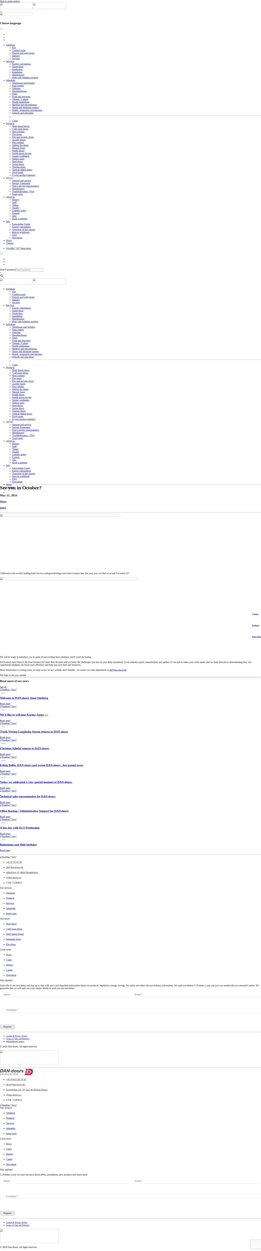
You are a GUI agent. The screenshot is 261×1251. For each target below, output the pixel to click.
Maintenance (18, 75)
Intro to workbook (20, 232)
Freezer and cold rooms (23, 53)
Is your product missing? (23, 175)
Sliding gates (18, 159)
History (15, 199)
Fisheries (16, 88)
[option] (133, 34)
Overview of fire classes (23, 229)
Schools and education (23, 113)
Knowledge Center (21, 224)
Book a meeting (19, 218)
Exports (15, 213)
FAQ (14, 235)
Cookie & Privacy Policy (16, 1036)
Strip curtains (18, 131)
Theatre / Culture (20, 99)
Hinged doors (18, 148)
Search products (7, 269)
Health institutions (20, 102)
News (9, 240)
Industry (16, 56)
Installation (17, 72)
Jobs (14, 216)
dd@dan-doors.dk (118, 670)
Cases (15, 121)
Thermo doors (19, 167)
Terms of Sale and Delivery (18, 1039)
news (3, 507)
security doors (18, 140)
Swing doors (18, 164)
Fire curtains (18, 142)
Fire (14, 47)
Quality (15, 208)
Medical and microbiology (24, 104)
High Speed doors (21, 126)
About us (10, 197)
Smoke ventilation (20, 156)
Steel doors (17, 161)
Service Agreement (21, 183)
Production (17, 69)
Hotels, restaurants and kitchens (27, 110)
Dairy (15, 94)
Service (9, 178)
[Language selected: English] (130, 34)
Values (15, 205)
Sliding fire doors (20, 145)
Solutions (10, 45)
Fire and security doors (23, 137)
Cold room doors (20, 129)
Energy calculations (21, 64)
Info (8, 221)
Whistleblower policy (15, 1041)
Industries (10, 80)
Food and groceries (21, 96)
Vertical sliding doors (22, 169)
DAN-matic (17, 172)
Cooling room (18, 50)
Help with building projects (25, 77)
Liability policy (19, 210)
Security (16, 58)
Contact (9, 243)
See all (3, 687)
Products (10, 123)
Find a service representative (25, 186)
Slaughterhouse (19, 91)
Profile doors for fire (21, 153)
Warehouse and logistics (23, 83)
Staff (14, 202)
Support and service (21, 180)
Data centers (18, 85)
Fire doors (17, 134)
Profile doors (18, 150)
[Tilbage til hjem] (33, 8)
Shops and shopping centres (25, 107)
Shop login (25, 248)
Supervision (17, 66)
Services (10, 61)
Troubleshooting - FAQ (23, 191)
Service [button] (9, 422)
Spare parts (17, 194)
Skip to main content (10, 1)
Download (17, 237)
